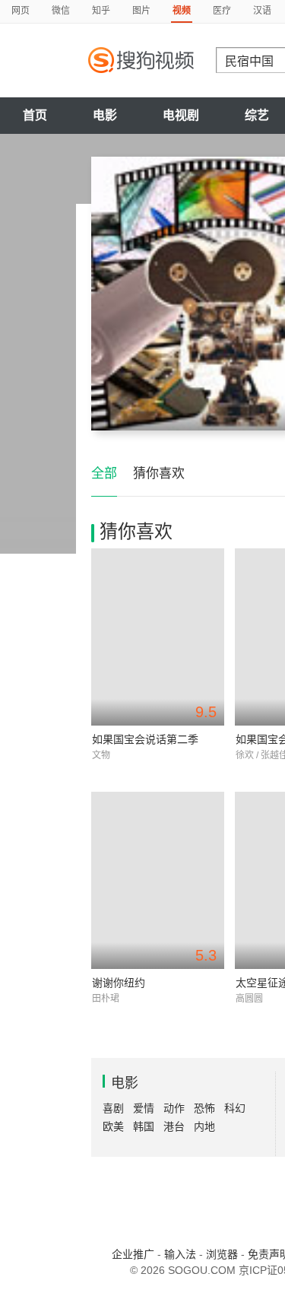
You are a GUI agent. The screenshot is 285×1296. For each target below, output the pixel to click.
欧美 (113, 1126)
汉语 (262, 10)
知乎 (101, 10)
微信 (61, 10)
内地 (204, 1126)
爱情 (143, 1108)
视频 (182, 10)
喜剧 (113, 1108)
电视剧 (181, 115)
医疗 (222, 10)
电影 (105, 115)
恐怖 (204, 1108)
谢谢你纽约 (118, 983)
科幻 (234, 1108)
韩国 (143, 1126)
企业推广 (133, 1254)
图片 (141, 10)
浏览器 (222, 1254)
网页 (20, 10)
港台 (174, 1126)
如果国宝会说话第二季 (145, 739)
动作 (174, 1108)
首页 (35, 115)
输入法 (180, 1254)
